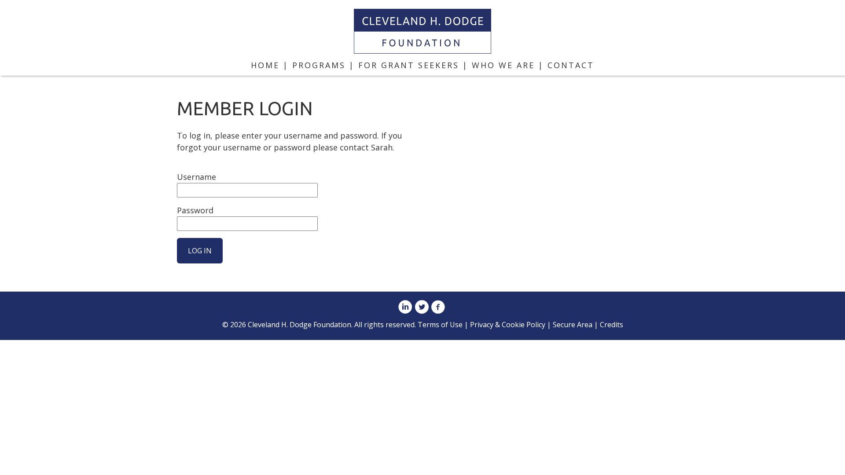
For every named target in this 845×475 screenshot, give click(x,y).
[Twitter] (422, 307)
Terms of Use (440, 324)
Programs (318, 65)
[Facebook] (438, 307)
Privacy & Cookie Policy (507, 324)
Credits (611, 324)
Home (265, 65)
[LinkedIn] (405, 307)
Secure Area (572, 324)
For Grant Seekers (408, 65)
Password (195, 210)
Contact (570, 65)
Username (196, 177)
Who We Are (503, 65)
